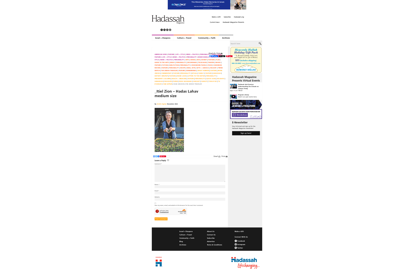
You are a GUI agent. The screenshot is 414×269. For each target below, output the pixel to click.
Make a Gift (239, 226)
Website (157, 191)
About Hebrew (203, 64)
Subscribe (211, 232)
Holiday (213, 62)
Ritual (194, 67)
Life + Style (180, 48)
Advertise (211, 236)
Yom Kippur (167, 78)
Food (210, 59)
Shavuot (196, 75)
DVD (198, 54)
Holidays (220, 73)
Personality (205, 48)
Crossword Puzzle (198, 59)
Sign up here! (246, 127)
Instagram (241, 239)
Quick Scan (211, 73)
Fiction (165, 59)
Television (202, 56)
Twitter (240, 242)
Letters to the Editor (196, 70)
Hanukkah (159, 75)
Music (172, 56)
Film (218, 54)
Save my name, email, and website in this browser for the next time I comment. (179, 199)
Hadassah (217, 67)
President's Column (162, 73)
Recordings (192, 56)
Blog (181, 236)
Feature (171, 48)
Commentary (166, 67)
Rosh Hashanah (185, 75)
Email (211, 47)
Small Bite (191, 62)
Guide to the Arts (162, 56)
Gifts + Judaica (203, 62)
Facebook (241, 235)
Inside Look (181, 70)
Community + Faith (186, 232)
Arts (187, 54)
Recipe (182, 62)
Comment (158, 158)
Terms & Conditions (214, 239)
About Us (210, 226)
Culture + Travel (185, 229)
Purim (175, 75)
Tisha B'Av (213, 75)
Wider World (203, 51)
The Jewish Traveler (169, 64)
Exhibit (204, 54)
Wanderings (191, 64)
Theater (211, 56)
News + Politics (192, 48)
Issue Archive (178, 78)
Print (218, 47)
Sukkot (204, 75)
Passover (168, 75)
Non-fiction (174, 59)
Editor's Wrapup (161, 70)
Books (218, 56)
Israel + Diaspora (186, 226)
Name (157, 178)
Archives (182, 239)
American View (161, 48)
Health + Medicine (179, 73)
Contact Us (211, 229)
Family (201, 67)
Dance (193, 54)
